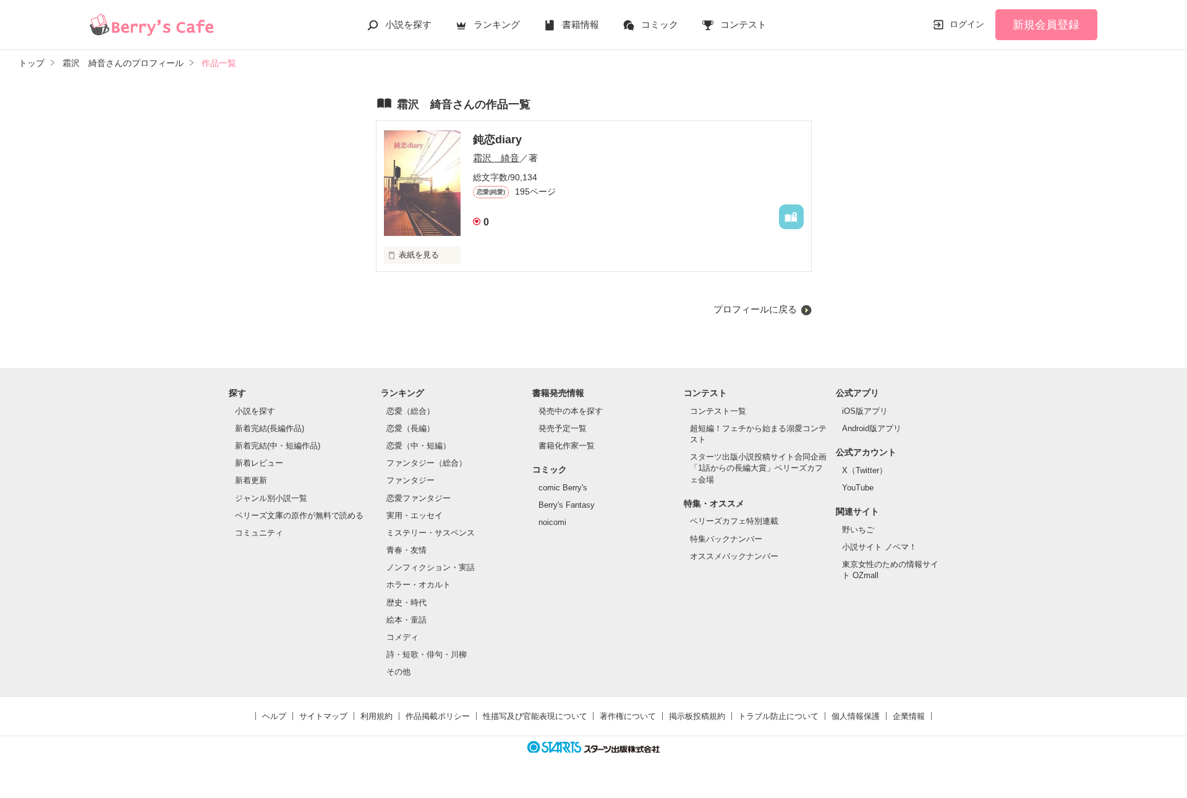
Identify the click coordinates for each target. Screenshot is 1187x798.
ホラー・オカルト (418, 584)
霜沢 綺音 (496, 158)
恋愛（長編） (410, 428)
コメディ (402, 637)
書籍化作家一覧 (566, 445)
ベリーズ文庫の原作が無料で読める (299, 515)
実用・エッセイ (414, 515)
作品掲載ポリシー (438, 716)
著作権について (628, 716)
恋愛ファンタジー (418, 498)
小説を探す (408, 24)
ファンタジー (410, 480)
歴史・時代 (406, 602)
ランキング (497, 24)
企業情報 (909, 716)
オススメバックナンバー (734, 556)
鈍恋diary (497, 139)
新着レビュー (259, 463)
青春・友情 (406, 550)
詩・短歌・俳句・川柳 (426, 654)
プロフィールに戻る (755, 309)
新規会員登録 (1046, 25)
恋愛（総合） (410, 411)
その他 (398, 671)
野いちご (858, 529)
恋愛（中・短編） (418, 445)
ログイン (967, 24)
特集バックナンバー (726, 539)
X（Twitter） (864, 470)
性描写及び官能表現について (535, 716)
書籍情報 (580, 24)
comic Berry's (562, 487)
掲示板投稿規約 (697, 716)
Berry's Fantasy (566, 505)
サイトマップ (323, 716)
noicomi (552, 522)
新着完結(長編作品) (269, 428)
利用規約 (376, 716)
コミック (659, 24)
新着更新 (251, 480)
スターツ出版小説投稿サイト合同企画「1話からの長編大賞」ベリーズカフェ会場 (758, 468)
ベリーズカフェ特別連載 (734, 521)
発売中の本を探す (570, 411)
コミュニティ (259, 532)
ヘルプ (274, 716)
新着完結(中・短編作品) (277, 445)
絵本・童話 (406, 619)
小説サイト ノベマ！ (879, 547)
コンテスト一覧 (718, 411)
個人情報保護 (856, 716)
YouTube (858, 487)
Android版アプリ (871, 428)
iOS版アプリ (865, 411)
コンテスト (743, 24)
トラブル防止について (778, 716)
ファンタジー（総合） (426, 463)
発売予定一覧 (562, 428)
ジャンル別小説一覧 (271, 498)
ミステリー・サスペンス (430, 532)
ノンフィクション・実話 (430, 567)
